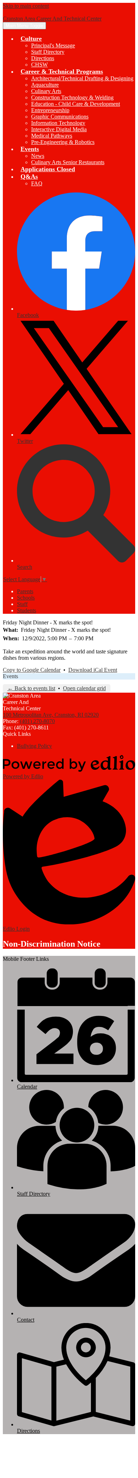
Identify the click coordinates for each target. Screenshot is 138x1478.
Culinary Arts (46, 91)
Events (10, 676)
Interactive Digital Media (59, 129)
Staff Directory (47, 52)
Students (26, 610)
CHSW (39, 65)
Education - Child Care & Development (75, 104)
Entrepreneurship (50, 110)
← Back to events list (31, 688)
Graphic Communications (59, 117)
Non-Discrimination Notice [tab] (51, 943)
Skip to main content (26, 6)
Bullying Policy (34, 746)
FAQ (36, 183)
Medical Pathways (51, 136)
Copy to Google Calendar (32, 670)
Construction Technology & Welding (72, 97)
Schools (26, 598)
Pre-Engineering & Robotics (62, 142)
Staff (22, 604)
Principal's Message (53, 45)
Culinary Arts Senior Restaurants (67, 162)
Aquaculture (45, 85)
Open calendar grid (84, 688)
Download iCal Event (92, 670)
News (37, 156)
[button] (31, 38)
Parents (25, 591)
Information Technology (58, 123)
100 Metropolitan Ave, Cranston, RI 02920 (51, 715)
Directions (42, 58)
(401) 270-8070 (37, 721)
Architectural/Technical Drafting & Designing (82, 78)
